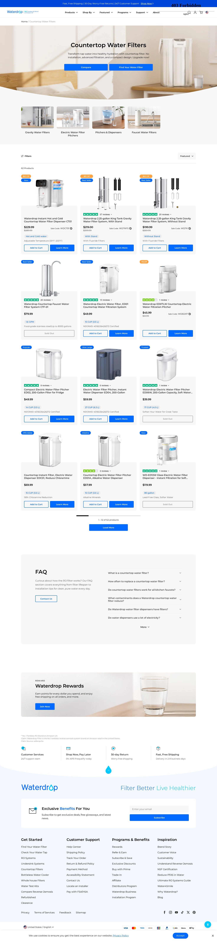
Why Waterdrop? (168, 891)
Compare (86, 67)
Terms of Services (44, 912)
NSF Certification (167, 869)
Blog (160, 897)
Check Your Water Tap (34, 852)
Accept (180, 935)
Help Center (74, 846)
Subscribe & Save (122, 858)
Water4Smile (165, 886)
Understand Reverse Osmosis (175, 863)
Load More (108, 527)
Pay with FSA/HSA (77, 891)
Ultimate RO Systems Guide (174, 880)
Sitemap (81, 912)
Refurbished (28, 897)
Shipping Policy (76, 852)
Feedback (65, 912)
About (156, 12)
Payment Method (77, 869)
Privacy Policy (121, 935)
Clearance (27, 903)
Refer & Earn (119, 852)
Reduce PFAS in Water (171, 875)
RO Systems (28, 858)
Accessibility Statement (80, 875)
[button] (26, 156)
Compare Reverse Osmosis (37, 891)
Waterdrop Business (124, 891)
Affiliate (116, 880)
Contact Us (46, 598)
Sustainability (165, 858)
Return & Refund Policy (80, 863)
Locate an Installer (77, 886)
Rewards (117, 846)
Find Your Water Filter (131, 67)
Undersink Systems (32, 863)
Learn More (62, 248)
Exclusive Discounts (124, 863)
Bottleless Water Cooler (35, 875)
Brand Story (164, 846)
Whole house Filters (33, 880)
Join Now (45, 706)
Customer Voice (167, 852)
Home (24, 21)
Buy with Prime (121, 869)
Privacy (25, 912)
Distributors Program (124, 886)
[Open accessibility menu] (207, 924)
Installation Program (124, 897)
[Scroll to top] (108, 770)
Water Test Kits (30, 886)
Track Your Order (76, 858)
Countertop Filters (32, 869)
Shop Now (146, 3)
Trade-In (117, 875)
